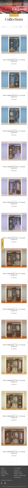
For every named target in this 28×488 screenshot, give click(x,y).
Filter (2, 244)
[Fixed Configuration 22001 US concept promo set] (14, 258)
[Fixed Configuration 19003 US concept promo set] (14, 222)
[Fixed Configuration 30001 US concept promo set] (14, 436)
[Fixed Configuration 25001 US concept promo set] (14, 365)
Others (3, 475)
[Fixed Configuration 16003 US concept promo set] (14, 115)
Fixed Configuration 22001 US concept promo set (14, 274)
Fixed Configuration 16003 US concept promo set (14, 131)
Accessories (4, 473)
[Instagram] (5, 483)
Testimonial (17, 477)
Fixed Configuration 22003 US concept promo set (14, 345)
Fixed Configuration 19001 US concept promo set (14, 167)
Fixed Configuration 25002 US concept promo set (14, 416)
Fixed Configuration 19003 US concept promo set (14, 238)
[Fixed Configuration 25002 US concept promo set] (14, 400)
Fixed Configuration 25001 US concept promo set (14, 381)
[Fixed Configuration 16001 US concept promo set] (14, 44)
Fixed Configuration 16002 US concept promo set (14, 96)
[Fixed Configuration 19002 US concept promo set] (14, 186)
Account (16, 470)
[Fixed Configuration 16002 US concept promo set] (14, 80)
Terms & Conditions (20, 475)
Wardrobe (4, 472)
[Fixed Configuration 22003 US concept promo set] (14, 329)
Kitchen (3, 470)
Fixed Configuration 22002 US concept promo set (14, 309)
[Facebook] (1, 483)
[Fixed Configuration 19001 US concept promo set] (14, 151)
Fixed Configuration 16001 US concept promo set (14, 60)
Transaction (17, 472)
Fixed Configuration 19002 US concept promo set (14, 203)
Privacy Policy (18, 473)
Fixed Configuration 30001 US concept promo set (14, 452)
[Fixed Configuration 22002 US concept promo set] (14, 293)
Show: (3, 26)
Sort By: (16, 26)
